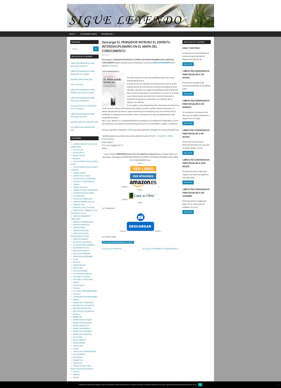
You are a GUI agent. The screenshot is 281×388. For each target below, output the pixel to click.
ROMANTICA (78, 360)
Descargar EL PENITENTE (112, 249)
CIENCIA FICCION (79, 173)
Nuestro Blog (78, 346)
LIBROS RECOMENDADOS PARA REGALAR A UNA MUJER (196, 163)
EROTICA (76, 262)
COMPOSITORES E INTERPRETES (85, 190)
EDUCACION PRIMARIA (81, 254)
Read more (188, 64)
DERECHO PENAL (79, 228)
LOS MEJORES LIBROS (88, 34)
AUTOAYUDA (78, 150)
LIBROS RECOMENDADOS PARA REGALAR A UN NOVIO (83, 64)
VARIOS (76, 377)
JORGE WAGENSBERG (162, 63)
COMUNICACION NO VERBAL (83, 193)
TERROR (76, 375)
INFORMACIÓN (107, 34)
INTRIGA (76, 288)
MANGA (76, 300)
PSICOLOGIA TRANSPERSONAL (84, 351)
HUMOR (76, 282)
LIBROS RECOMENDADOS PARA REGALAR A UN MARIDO (83, 99)
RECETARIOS (78, 357)
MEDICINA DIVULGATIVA (82, 308)
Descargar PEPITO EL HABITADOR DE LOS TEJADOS (83, 107)
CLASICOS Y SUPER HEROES (83, 181)
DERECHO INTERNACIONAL (83, 222)
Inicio (71, 34)
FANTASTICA (78, 268)
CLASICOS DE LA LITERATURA (84, 179)
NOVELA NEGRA (79, 343)
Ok (200, 384)
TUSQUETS (113, 66)
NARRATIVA (77, 317)
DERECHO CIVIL (79, 204)
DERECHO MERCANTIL (81, 225)
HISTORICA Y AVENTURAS (83, 279)
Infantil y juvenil (79, 285)
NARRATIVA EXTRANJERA (82, 331)
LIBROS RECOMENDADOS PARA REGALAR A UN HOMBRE (83, 72)
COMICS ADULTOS (80, 187)
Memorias (76, 314)
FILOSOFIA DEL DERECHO (82, 274)
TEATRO (76, 372)
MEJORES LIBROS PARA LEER (81, 79)
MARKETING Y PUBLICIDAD (83, 303)
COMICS (76, 184)
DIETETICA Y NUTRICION (82, 242)
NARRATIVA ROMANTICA (82, 334)
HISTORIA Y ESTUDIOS (81, 277)
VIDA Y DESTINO (77, 85)
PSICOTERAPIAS (79, 354)
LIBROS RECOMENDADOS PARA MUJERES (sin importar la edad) (83, 91)
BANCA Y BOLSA (79, 156)
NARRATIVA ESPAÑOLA (81, 328)
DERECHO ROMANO (80, 239)
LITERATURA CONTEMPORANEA (85, 297)
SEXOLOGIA (77, 363)
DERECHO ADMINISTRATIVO (84, 202)
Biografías (76, 158)
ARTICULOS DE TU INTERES (194, 42)
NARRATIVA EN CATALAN (82, 320)
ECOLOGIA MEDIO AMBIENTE (84, 245)
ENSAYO (130, 130)
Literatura (76, 294)
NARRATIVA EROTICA (81, 326)
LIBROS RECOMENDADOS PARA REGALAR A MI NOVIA (83, 115)
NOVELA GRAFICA (79, 340)
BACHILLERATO (79, 153)
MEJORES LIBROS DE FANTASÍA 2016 (84, 122)
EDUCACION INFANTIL (81, 251)
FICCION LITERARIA (80, 271)
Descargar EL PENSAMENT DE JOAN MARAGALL (160, 249)
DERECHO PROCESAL (81, 231)
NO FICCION (77, 337)
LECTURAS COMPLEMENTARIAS (85, 291)
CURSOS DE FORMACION (82, 199)
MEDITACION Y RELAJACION (83, 311)
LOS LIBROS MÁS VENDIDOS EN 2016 (83, 128)
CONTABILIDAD (79, 196)
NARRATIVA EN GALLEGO (82, 323)
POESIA (76, 349)
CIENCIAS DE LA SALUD (81, 176)
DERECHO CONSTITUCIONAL (84, 207)
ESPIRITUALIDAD (79, 265)
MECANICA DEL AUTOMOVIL (83, 305)
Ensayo (106, 55)
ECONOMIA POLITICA (81, 248)
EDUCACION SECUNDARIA (83, 256)
